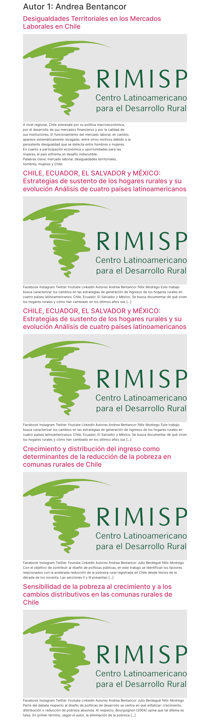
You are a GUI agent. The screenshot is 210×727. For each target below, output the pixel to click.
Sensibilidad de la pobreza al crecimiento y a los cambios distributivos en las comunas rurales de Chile (97, 594)
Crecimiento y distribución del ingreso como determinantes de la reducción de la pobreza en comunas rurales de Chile (97, 457)
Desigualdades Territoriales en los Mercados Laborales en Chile (92, 22)
